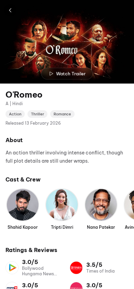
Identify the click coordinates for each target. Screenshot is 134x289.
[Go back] (10, 10)
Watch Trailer (71, 73)
